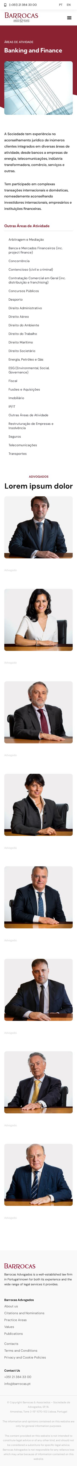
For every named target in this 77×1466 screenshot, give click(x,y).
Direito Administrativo (25, 308)
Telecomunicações (23, 445)
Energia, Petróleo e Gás (26, 359)
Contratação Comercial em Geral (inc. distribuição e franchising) (37, 280)
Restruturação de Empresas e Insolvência (31, 426)
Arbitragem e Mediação (26, 239)
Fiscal (13, 381)
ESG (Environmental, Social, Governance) (29, 370)
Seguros (15, 436)
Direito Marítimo (21, 342)
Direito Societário (22, 351)
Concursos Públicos (24, 291)
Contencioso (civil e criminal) (31, 269)
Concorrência (19, 261)
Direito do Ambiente (24, 325)
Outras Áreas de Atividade (28, 415)
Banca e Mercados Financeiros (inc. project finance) (36, 250)
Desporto (16, 299)
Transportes (18, 454)
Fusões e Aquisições (24, 389)
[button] (69, 17)
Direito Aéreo (19, 317)
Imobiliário (16, 398)
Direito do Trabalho (23, 334)
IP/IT (12, 406)
